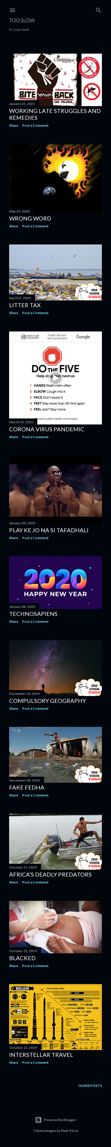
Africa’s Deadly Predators (50, 874)
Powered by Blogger (60, 1120)
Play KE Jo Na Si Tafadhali (49, 530)
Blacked (22, 957)
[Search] (98, 9)
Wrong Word (30, 218)
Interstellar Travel (41, 1054)
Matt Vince (69, 1130)
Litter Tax (25, 305)
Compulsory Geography (47, 700)
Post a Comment (35, 125)
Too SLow (22, 20)
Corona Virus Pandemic (46, 429)
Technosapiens (33, 613)
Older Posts (90, 1085)
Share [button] (13, 125)
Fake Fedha (26, 787)
